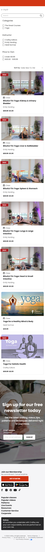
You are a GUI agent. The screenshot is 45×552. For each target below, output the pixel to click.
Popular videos (8, 500)
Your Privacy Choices (22, 539)
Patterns (5, 503)
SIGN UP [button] (29, 437)
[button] (41, 15)
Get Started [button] (15, 479)
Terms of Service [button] (32, 536)
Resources (6, 508)
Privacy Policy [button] (6, 537)
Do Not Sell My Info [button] (19, 537)
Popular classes (9, 497)
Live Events (6, 505)
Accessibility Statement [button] (35, 537)
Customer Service (10, 510)
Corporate (6, 513)
